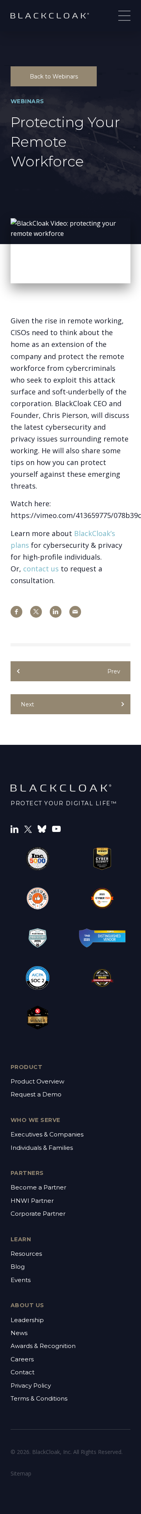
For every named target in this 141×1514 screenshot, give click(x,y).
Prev (113, 671)
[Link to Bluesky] (42, 828)
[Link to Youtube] (56, 828)
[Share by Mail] (75, 612)
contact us (41, 568)
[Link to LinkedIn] (14, 828)
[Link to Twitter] (28, 829)
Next (27, 704)
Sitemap (21, 1473)
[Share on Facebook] (16, 612)
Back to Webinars (54, 76)
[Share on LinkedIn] (55, 612)
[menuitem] (70, 1088)
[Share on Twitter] (36, 612)
